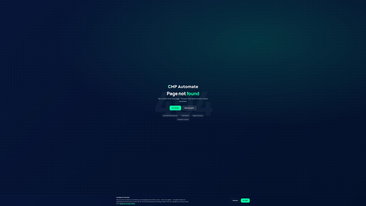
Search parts (189, 108)
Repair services (198, 115)
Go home (175, 108)
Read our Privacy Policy (127, 203)
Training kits (185, 115)
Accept (245, 200)
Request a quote (183, 119)
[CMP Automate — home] (183, 86)
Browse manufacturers (170, 115)
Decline (235, 200)
